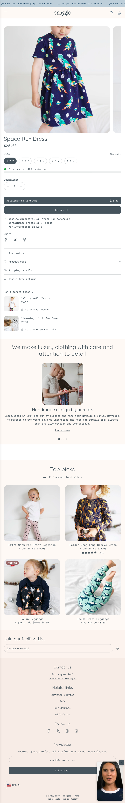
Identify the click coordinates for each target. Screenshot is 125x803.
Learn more (62, 430)
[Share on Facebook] (6, 240)
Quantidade (11, 179)
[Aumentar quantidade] (21, 186)
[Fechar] (121, 762)
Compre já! (62, 210)
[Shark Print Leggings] (93, 587)
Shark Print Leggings (93, 618)
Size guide (115, 154)
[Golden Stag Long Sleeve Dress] (93, 513)
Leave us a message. (62, 678)
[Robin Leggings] (32, 587)
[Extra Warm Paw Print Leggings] (32, 513)
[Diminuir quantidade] (8, 186)
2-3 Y (25, 161)
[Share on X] (15, 240)
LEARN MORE (43, 3)
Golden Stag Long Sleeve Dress (93, 544)
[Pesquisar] (111, 13)
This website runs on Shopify (62, 798)
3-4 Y (40, 161)
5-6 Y (70, 161)
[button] (110, 781)
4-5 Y (55, 161)
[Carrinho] (119, 13)
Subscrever (62, 770)
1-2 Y (10, 161)
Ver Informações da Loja (25, 226)
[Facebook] (49, 731)
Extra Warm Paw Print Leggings (32, 544)
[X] (58, 731)
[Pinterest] (76, 731)
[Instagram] (67, 731)
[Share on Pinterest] (24, 240)
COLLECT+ (96, 3)
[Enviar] (117, 648)
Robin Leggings (32, 618)
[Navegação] (5, 13)
